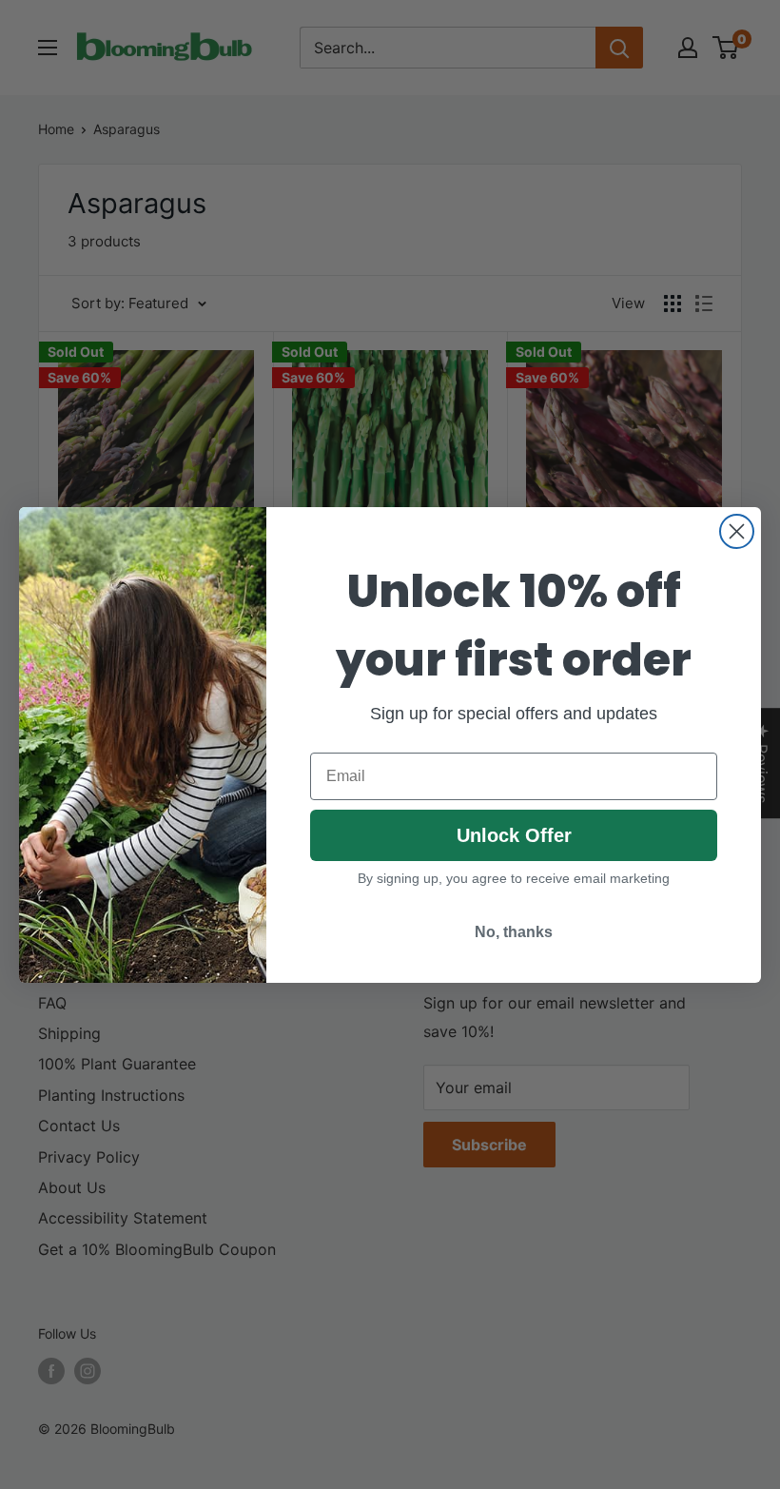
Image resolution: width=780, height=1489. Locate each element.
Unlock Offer (514, 835)
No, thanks (514, 932)
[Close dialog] (736, 531)
